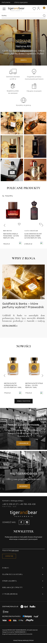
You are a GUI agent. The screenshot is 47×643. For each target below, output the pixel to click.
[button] (4, 8)
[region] (23, 42)
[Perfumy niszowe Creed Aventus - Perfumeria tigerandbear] (12, 170)
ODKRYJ (23, 60)
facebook (21, 522)
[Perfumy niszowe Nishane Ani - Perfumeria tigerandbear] (12, 146)
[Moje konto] (38, 8)
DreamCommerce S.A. (25, 634)
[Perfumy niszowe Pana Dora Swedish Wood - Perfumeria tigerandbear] (35, 123)
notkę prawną (15, 550)
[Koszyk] (42, 9)
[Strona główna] (20, 8)
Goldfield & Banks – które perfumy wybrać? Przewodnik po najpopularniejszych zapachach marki (23, 305)
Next (42, 225)
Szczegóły (23, 486)
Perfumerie (6, 2)
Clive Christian (31, 231)
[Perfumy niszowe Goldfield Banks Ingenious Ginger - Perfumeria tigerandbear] (12, 123)
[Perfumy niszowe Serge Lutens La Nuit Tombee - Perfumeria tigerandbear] (35, 146)
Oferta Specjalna (20, 2)
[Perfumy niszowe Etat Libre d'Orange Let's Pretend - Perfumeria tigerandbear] (35, 170)
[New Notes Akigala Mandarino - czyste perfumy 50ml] (13, 215)
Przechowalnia (34, 8)
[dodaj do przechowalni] (19, 224)
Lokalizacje (23, 443)
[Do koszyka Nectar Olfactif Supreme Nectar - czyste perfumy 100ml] (20, 393)
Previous (4, 225)
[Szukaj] (44, 15)
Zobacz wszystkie (23, 401)
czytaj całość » (9, 326)
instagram (27, 522)
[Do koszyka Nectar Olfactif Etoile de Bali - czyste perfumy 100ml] (41, 393)
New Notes (7, 231)
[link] (23, 42)
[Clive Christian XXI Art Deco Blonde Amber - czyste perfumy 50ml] (34, 215)
